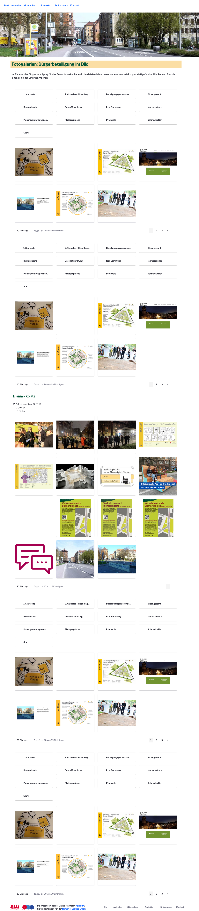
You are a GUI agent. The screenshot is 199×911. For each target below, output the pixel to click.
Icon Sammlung (113, 107)
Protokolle (111, 120)
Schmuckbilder (155, 120)
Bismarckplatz (30, 107)
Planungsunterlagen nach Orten (38, 120)
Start (26, 132)
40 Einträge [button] (24, 587)
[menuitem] (6, 5)
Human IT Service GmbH (74, 909)
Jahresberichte (155, 107)
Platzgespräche (72, 120)
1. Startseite (29, 94)
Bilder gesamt (154, 94)
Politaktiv (79, 905)
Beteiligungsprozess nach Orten (121, 94)
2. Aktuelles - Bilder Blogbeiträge (80, 94)
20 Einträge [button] (24, 231)
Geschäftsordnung (74, 107)
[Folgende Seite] (173, 230)
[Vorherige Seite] (145, 230)
